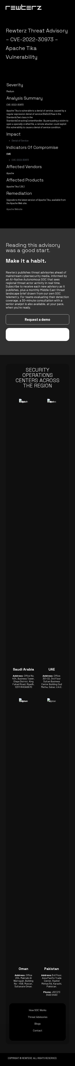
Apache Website (14, 209)
